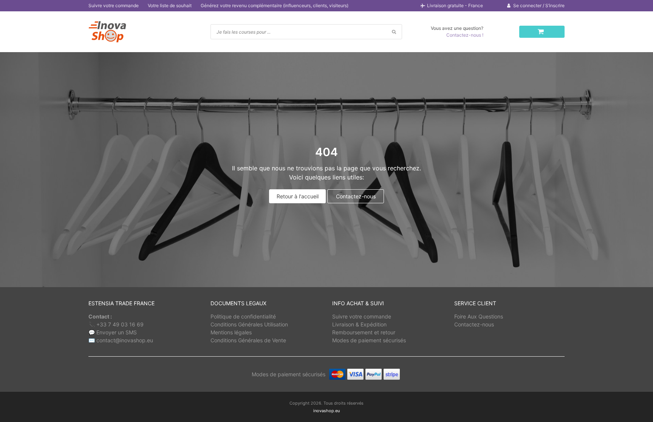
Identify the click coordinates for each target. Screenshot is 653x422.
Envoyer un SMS (116, 332)
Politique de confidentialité (243, 316)
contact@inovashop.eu (124, 340)
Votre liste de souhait (170, 5)
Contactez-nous (356, 196)
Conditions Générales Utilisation (249, 324)
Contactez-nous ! (464, 35)
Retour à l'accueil (298, 196)
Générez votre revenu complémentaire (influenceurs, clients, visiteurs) (274, 5)
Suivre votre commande (113, 5)
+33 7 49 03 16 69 (120, 324)
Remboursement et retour (363, 332)
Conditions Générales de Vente (248, 340)
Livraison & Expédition (359, 324)
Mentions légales (231, 332)
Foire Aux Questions (478, 316)
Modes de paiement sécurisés (369, 340)
